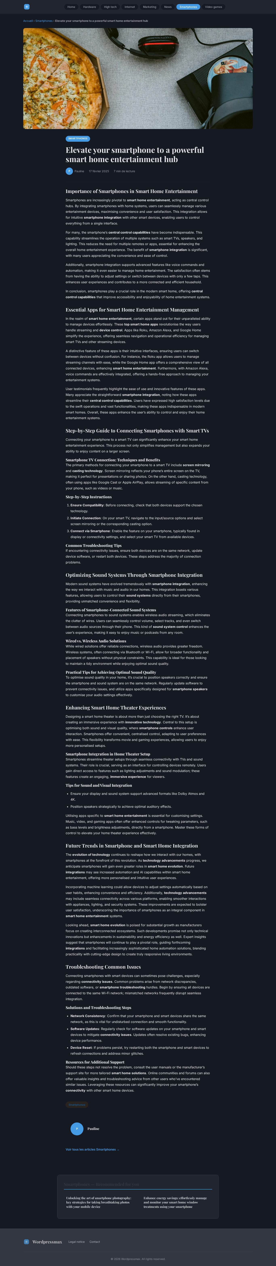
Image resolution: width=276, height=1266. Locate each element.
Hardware (89, 6)
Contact (95, 1241)
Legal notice (76, 1241)
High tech (110, 6)
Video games (213, 6)
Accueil (28, 20)
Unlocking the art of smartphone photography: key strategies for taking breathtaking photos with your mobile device (98, 1202)
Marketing (149, 6)
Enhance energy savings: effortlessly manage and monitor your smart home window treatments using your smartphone (175, 1202)
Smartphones (188, 6)
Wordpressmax (47, 1241)
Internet (130, 6)
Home (71, 6)
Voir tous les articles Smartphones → (93, 1149)
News (168, 6)
